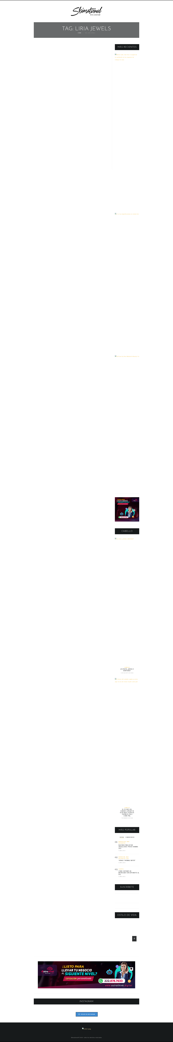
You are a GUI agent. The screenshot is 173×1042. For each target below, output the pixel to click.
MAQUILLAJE (122, 841)
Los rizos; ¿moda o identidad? (127, 670)
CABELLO (127, 667)
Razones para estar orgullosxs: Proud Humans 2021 (128, 846)
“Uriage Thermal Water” (126, 860)
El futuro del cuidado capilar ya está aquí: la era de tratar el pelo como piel (127, 813)
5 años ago (121, 850)
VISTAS (122, 837)
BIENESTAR (121, 857)
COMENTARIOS (129, 837)
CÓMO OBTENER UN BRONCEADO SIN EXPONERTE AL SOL (128, 872)
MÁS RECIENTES (123, 842)
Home (79, 33)
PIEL (127, 858)
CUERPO (121, 869)
